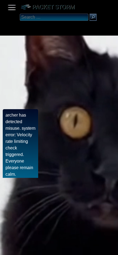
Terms (18, 248)
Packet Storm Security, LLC (65, 252)
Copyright (33, 248)
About (5, 248)
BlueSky (65, 248)
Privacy (50, 248)
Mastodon (86, 248)
